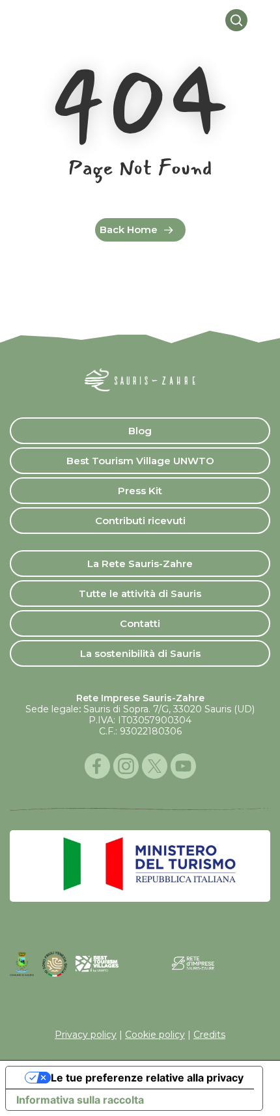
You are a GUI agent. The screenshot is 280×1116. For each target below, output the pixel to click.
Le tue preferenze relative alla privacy (147, 1077)
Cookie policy (155, 1034)
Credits (209, 1034)
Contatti (140, 623)
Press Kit (140, 490)
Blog (140, 431)
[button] (262, 20)
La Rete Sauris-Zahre (140, 563)
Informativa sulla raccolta (80, 1099)
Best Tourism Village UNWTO (140, 460)
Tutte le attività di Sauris (140, 593)
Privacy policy (86, 1034)
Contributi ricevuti (140, 520)
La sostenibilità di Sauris (140, 653)
